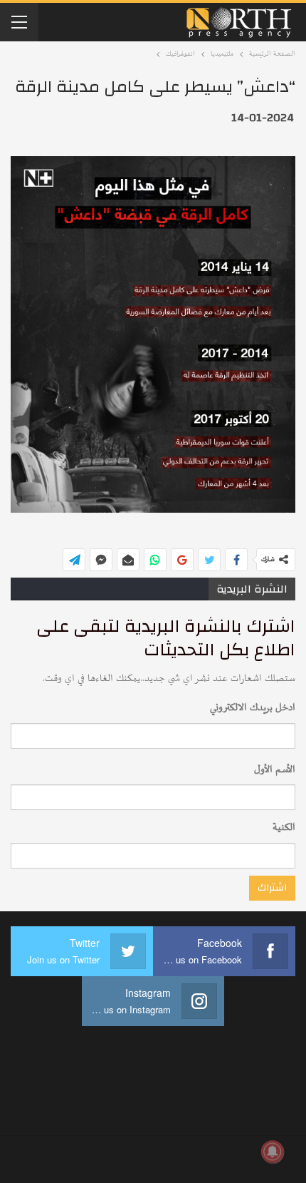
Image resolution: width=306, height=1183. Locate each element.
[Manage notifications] (272, 1151)
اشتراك (272, 888)
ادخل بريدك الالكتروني (252, 708)
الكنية (284, 827)
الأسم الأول (274, 770)
